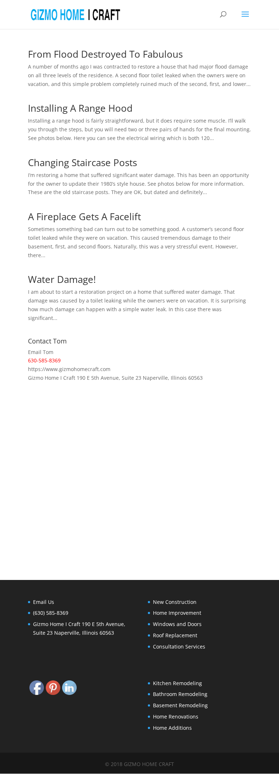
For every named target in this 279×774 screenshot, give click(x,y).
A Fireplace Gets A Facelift (84, 216)
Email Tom (40, 352)
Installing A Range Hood (80, 108)
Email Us (43, 601)
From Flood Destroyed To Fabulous (105, 54)
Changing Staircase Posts (82, 162)
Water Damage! (62, 279)
